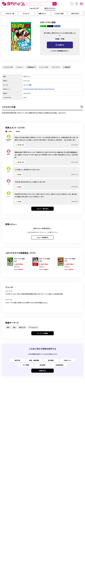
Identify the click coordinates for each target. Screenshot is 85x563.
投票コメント (42, 13)
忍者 (14, 327)
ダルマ (8, 171)
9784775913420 (49, 89)
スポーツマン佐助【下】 (69, 260)
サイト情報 (26, 365)
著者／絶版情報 (34, 360)
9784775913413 (39, 89)
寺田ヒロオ (22, 327)
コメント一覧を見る (42, 209)
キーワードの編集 (42, 333)
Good (21, 145)
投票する (61, 45)
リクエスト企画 (59, 13)
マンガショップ (33, 327)
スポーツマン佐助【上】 (19, 260)
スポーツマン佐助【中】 (44, 260)
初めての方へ (75, 13)
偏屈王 (8, 154)
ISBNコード (67, 360)
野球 (8, 327)
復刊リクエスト (50, 8)
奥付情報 (51, 360)
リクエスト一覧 (9, 13)
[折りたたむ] (82, 107)
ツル (9, 184)
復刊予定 (17, 360)
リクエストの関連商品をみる (59, 51)
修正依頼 (42, 365)
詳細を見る (42, 371)
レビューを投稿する (42, 237)
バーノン (8, 196)
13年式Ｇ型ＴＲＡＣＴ (9, 140)
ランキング (26, 13)
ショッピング (34, 8)
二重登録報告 (59, 365)
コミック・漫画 (27, 85)
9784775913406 (28, 89)
